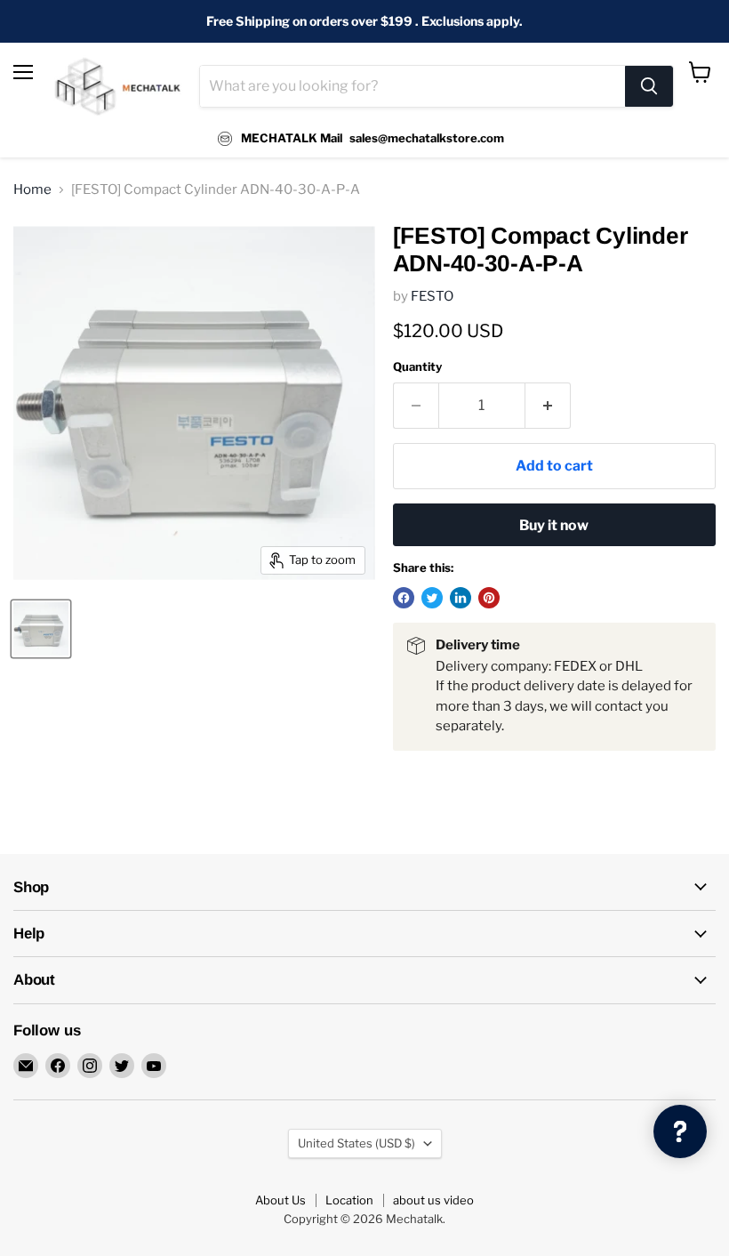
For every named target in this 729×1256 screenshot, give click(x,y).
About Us (280, 1200)
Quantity (417, 367)
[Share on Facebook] (403, 597)
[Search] (649, 86)
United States (356, 1143)
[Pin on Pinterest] (489, 597)
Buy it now (554, 525)
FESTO (432, 296)
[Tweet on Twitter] (432, 597)
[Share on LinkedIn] (460, 597)
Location (349, 1200)
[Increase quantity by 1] (548, 405)
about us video (433, 1200)
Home (32, 189)
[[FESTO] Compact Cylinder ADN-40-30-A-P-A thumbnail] (41, 628)
